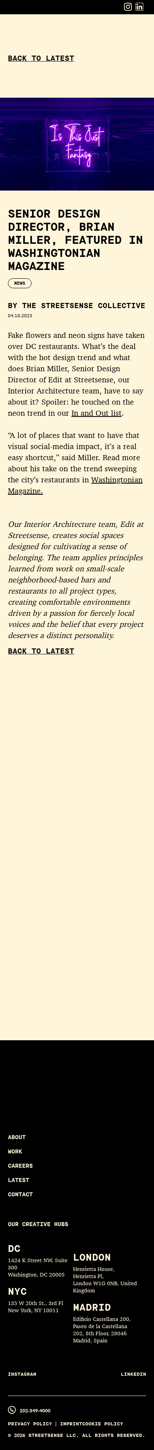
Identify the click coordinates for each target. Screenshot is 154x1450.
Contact (20, 1194)
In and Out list (96, 413)
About (17, 1137)
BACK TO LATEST (41, 58)
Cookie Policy (102, 1424)
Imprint (71, 1424)
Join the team (62, 1098)
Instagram (22, 1374)
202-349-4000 (35, 1410)
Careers (20, 1166)
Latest (18, 1180)
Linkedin (133, 1374)
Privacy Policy (30, 1424)
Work (15, 1151)
